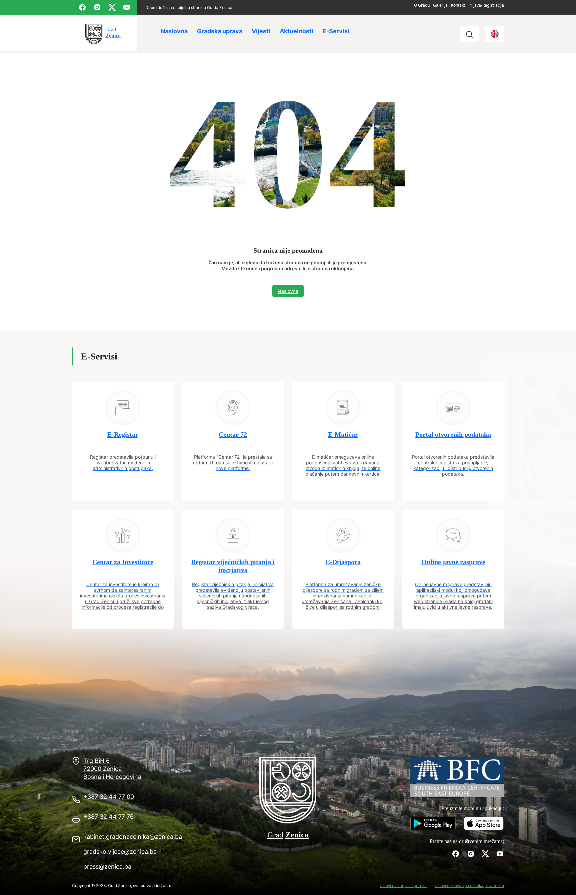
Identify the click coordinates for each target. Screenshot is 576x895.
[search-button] (469, 34)
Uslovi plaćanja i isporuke (403, 885)
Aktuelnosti (296, 31)
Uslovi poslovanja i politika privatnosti (469, 885)
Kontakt (458, 5)
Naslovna (174, 31)
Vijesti (261, 31)
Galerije (440, 5)
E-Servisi (336, 31)
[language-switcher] (494, 34)
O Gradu (422, 5)
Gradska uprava (219, 31)
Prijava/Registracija (486, 5)
